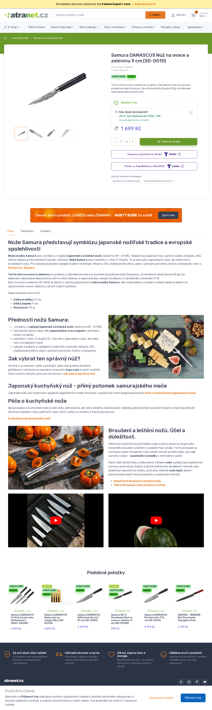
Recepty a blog (170, 27)
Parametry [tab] (27, 231)
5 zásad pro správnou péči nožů (29, 418)
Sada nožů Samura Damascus (158, 181)
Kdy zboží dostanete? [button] (140, 115)
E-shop (13, 27)
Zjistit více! (168, 215)
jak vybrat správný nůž (79, 373)
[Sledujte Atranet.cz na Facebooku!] (181, 682)
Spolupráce (194, 27)
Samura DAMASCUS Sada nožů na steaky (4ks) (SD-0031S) (55, 619)
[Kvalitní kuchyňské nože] (56, 520)
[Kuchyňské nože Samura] (156, 520)
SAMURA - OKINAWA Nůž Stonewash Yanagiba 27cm (189, 617)
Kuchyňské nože (20, 38)
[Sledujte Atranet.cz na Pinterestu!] (197, 682)
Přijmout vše (193, 697)
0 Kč (204, 15)
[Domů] (5, 38)
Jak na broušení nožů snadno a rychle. (140, 485)
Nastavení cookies (162, 697)
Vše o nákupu (88, 27)
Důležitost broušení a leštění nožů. (137, 481)
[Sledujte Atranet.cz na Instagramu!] (189, 682)
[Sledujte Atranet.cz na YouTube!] (205, 682)
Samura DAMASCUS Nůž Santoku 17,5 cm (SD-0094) (155, 617)
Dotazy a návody (142, 27)
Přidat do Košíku (170, 141)
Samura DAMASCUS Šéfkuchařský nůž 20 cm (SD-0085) (89, 617)
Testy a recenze (114, 27)
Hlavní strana (36, 27)
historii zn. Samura (21, 267)
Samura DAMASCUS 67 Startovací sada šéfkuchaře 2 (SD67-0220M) (22, 619)
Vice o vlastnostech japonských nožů (170, 393)
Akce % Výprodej (61, 27)
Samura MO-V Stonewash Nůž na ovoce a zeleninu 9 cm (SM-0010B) (121, 619)
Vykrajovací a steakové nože (48, 38)
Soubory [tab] (45, 231)
